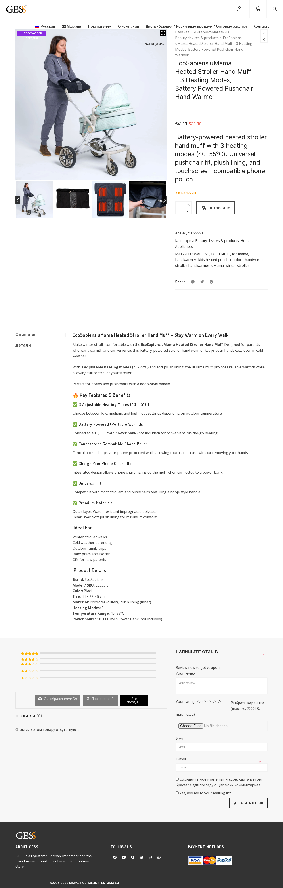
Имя (180, 738)
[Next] (164, 200)
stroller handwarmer (192, 265)
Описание (26, 334)
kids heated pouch (213, 259)
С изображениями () (60, 698)
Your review (186, 673)
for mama (240, 254)
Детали (23, 345)
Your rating (185, 701)
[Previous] (17, 200)
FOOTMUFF (220, 254)
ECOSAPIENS (198, 254)
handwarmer (185, 259)
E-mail (181, 759)
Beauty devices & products (217, 240)
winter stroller (237, 265)
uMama (217, 265)
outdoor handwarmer (248, 259)
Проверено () (103, 698)
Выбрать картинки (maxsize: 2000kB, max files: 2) (220, 708)
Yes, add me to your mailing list (205, 793)
